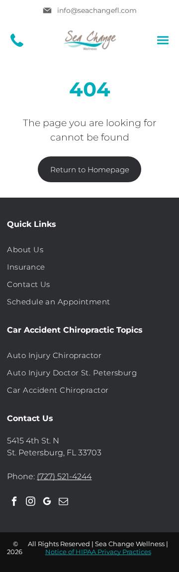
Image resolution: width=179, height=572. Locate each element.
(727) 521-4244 (64, 476)
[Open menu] (163, 40)
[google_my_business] (47, 503)
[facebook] (14, 503)
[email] (63, 503)
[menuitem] (89, 249)
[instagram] (30, 503)
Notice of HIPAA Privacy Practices (98, 552)
